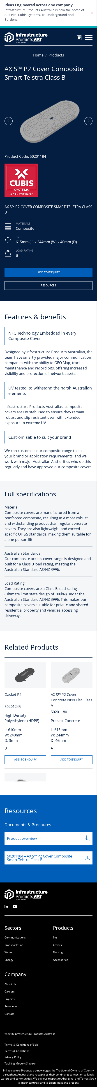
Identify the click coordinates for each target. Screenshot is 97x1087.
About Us (10, 984)
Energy (9, 960)
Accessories (60, 960)
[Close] (92, 13)
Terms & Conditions (17, 1051)
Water (8, 952)
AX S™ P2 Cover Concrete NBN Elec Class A (71, 700)
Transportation (14, 945)
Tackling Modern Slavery (20, 1063)
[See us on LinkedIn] (6, 906)
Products (56, 55)
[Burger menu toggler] (88, 37)
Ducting (58, 952)
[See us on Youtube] (15, 906)
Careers (10, 991)
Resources (48, 285)
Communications (15, 937)
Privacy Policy (13, 1057)
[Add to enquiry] (48, 272)
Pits (55, 937)
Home (38, 55)
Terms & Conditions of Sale (22, 1044)
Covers (57, 945)
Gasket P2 (13, 694)
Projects (10, 999)
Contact (9, 1014)
